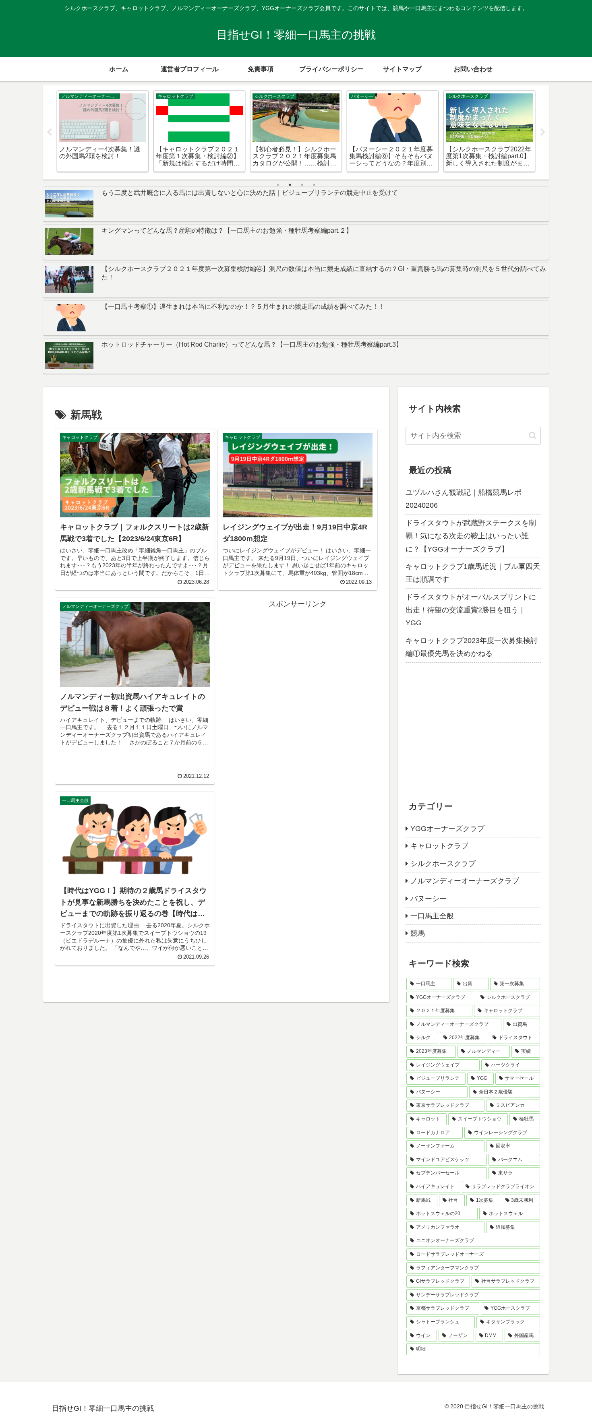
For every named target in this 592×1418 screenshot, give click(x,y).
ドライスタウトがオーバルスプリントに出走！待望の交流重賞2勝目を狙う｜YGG (471, 610)
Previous (49, 132)
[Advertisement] (297, 687)
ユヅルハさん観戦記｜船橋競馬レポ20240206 (464, 498)
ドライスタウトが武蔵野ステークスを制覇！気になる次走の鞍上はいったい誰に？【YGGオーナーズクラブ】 (471, 536)
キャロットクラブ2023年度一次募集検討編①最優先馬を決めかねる (472, 647)
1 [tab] (278, 185)
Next (543, 132)
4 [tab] (314, 185)
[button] (533, 435)
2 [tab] (290, 185)
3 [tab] (302, 185)
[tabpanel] (103, 131)
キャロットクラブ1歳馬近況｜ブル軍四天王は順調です (473, 572)
